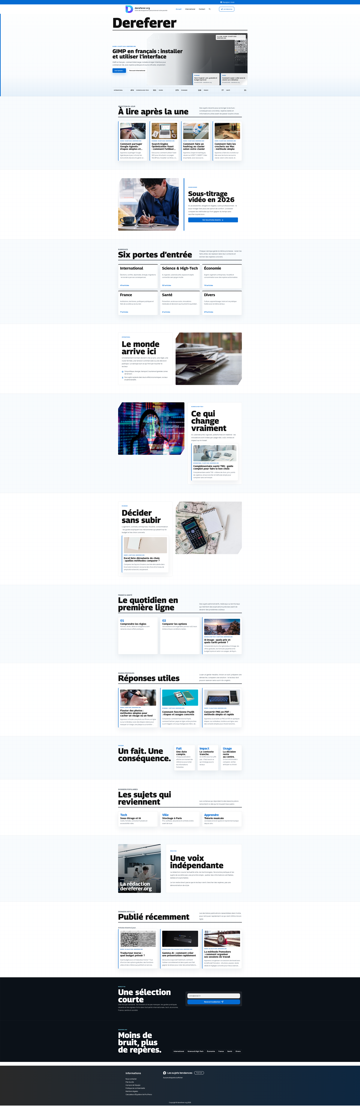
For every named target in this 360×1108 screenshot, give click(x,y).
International (190, 9)
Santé (229, 1051)
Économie (211, 1051)
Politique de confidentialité (135, 1088)
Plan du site (130, 1082)
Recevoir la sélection (212, 1002)
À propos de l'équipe (133, 1085)
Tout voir (199, 1073)
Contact (202, 9)
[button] (209, 9)
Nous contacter (131, 1079)
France (221, 1051)
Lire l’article (119, 70)
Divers (238, 1051)
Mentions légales (132, 1091)
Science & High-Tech (195, 1051)
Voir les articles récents (211, 220)
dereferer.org (142, 8)
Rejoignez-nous (228, 2)
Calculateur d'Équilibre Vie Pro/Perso (139, 1094)
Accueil (179, 9)
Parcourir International (137, 70)
